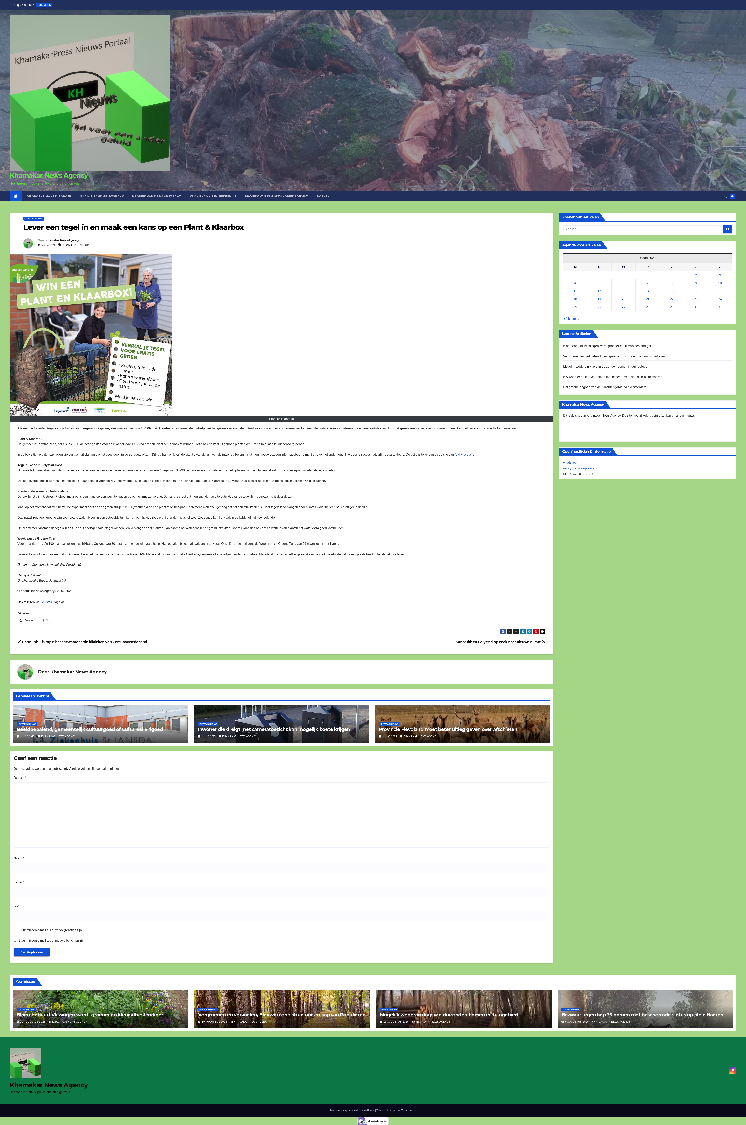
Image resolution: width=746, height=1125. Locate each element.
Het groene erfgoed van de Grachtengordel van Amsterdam (604, 387)
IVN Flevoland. (465, 454)
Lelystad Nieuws (33, 219)
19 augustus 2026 (215, 1021)
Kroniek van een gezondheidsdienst (276, 196)
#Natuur (83, 245)
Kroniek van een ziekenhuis (213, 196)
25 (575, 307)
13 (623, 291)
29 (672, 307)
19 (599, 299)
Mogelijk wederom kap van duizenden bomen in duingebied (605, 366)
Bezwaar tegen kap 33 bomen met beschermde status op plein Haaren (612, 376)
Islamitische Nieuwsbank (102, 196)
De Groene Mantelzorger (49, 196)
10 (720, 283)
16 (696, 291)
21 (647, 299)
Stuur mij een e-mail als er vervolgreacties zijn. (50, 930)
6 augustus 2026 (577, 1021)
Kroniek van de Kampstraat (156, 196)
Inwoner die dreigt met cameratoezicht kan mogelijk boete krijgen (274, 729)
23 (696, 299)
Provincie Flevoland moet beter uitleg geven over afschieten (448, 729)
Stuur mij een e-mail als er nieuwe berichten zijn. (51, 940)
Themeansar (408, 1110)
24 (720, 299)
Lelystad (46, 602)
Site (16, 906)
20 (623, 299)
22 (672, 299)
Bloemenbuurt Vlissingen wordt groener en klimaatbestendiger (607, 346)
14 (647, 291)
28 (647, 307)
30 (696, 307)
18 (575, 299)
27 (623, 307)
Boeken (323, 196)
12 (599, 291)
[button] (725, 196)
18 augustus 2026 (396, 1021)
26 (599, 307)
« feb (566, 318)
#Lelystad (69, 245)
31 (720, 307)
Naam (19, 858)
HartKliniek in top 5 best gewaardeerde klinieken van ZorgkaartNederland (84, 642)
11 (575, 291)
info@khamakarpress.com (581, 468)
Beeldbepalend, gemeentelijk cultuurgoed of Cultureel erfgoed (90, 729)
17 (720, 291)
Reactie (20, 777)
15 (672, 291)
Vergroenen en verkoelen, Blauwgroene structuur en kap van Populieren (614, 356)
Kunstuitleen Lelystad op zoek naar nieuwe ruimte (498, 642)
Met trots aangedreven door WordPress (352, 1110)
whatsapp (570, 462)
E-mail (19, 882)
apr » (575, 318)
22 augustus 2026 (33, 1021)
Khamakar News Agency (49, 175)
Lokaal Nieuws (26, 1009)
